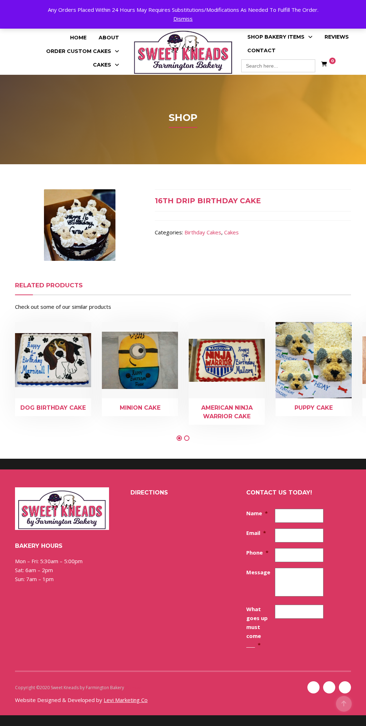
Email (256, 532)
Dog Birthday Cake (53, 407)
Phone (257, 552)
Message (258, 572)
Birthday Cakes (202, 232)
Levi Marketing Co (126, 699)
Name (257, 513)
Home (78, 37)
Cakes (102, 65)
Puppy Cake (314, 407)
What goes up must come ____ (257, 626)
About (109, 37)
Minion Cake (140, 407)
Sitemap (133, 687)
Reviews (337, 37)
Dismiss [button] (183, 18)
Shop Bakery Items (276, 37)
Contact (261, 50)
